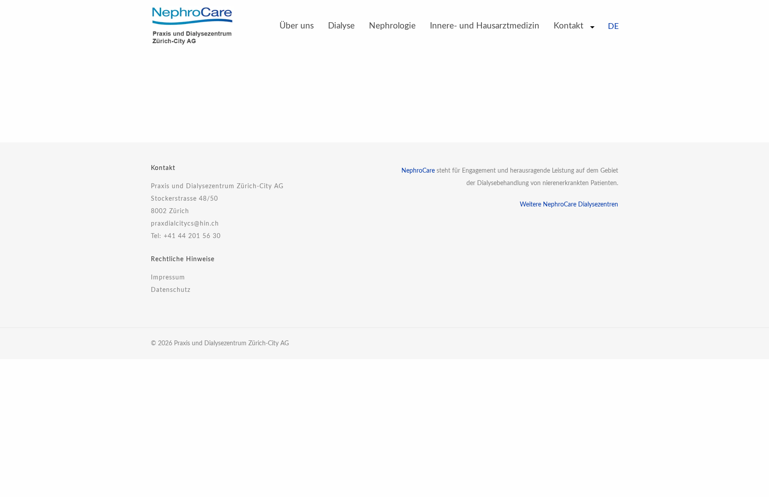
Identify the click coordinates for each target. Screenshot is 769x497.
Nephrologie (392, 26)
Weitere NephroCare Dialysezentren (569, 205)
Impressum (168, 278)
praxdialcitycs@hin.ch (185, 224)
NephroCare (418, 171)
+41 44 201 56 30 (192, 236)
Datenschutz (170, 290)
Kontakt (568, 26)
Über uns (296, 26)
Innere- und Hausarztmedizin (484, 26)
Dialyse (341, 26)
